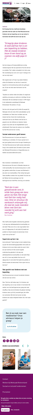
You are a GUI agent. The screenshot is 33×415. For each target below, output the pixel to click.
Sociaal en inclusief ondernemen (14, 386)
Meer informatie (6, 406)
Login (23, 3)
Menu (29, 3)
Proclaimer (6, 392)
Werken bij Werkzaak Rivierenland (15, 383)
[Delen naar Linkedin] (14, 340)
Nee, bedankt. (15, 410)
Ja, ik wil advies (11, 326)
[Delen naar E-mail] (17, 340)
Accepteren (5, 410)
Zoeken (17, 3)
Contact (5, 379)
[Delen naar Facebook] (4, 340)
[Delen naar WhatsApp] (11, 340)
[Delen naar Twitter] (7, 340)
